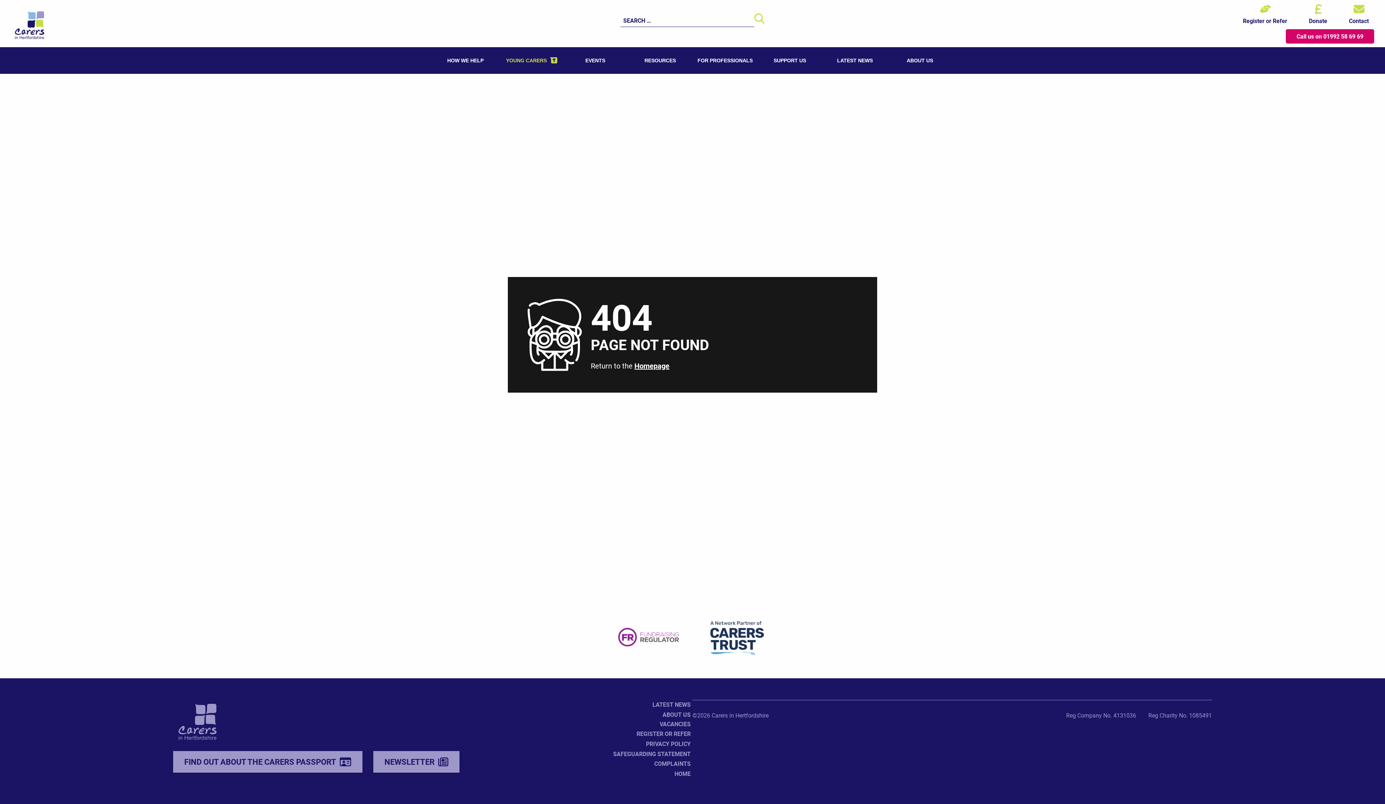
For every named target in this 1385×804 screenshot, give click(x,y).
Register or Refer (664, 733)
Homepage (651, 365)
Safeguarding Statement (652, 754)
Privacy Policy (668, 743)
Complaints (672, 763)
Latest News (671, 704)
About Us (677, 714)
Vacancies (675, 724)
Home (682, 773)
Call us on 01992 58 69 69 (1330, 36)
